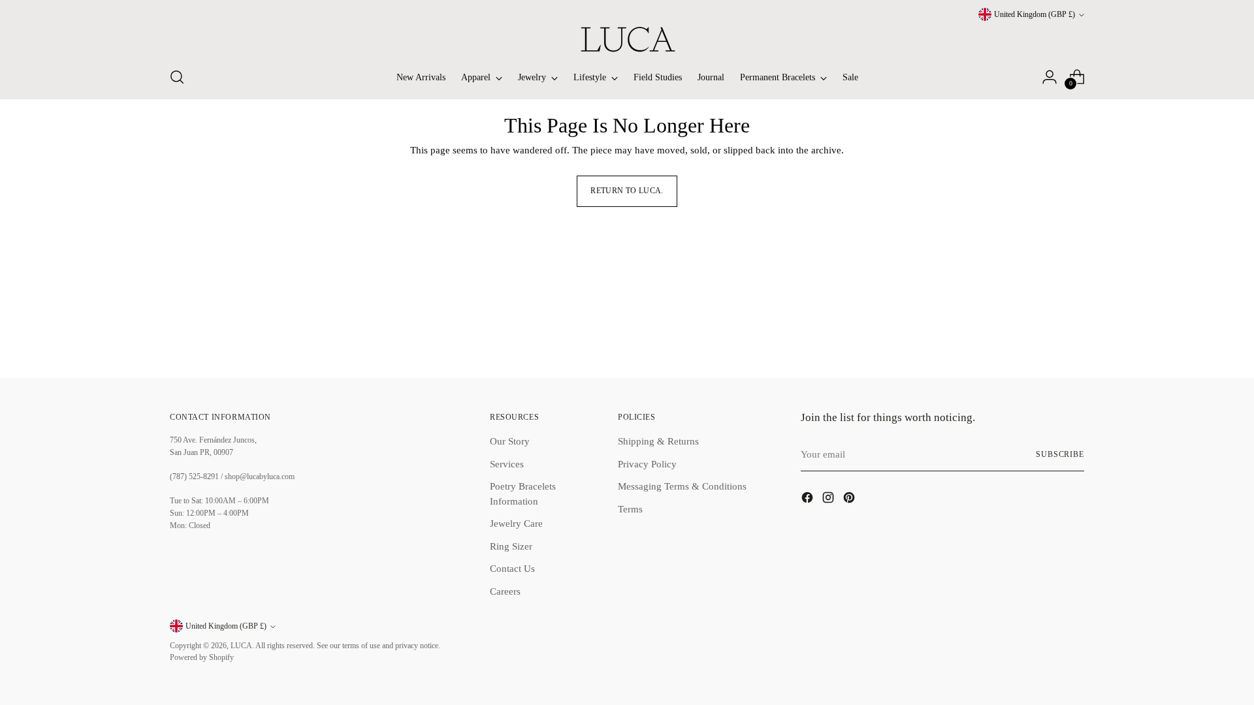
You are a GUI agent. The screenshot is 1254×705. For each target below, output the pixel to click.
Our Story (510, 441)
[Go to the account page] (1050, 77)
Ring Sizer (511, 546)
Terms (630, 509)
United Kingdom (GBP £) (1034, 14)
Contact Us (512, 568)
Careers (505, 591)
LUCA (241, 646)
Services (507, 464)
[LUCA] (627, 39)
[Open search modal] (177, 77)
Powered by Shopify (202, 657)
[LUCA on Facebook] (808, 500)
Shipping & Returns (658, 441)
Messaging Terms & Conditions (682, 486)
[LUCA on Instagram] (829, 500)
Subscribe (1060, 454)
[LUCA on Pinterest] (850, 500)
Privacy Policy (647, 464)
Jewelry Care (516, 523)
